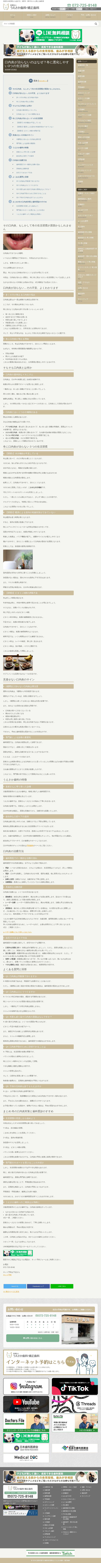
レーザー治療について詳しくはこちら (17, 932)
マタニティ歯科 (84, 154)
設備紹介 (81, 204)
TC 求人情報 (82, 243)
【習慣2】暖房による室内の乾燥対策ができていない (35, 127)
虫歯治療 (81, 71)
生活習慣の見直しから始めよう (27, 206)
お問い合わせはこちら (33, 1338)
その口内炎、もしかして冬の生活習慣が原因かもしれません (36, 89)
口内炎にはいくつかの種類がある (28, 114)
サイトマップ (83, 299)
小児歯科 (81, 109)
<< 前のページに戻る (11, 1292)
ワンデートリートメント (87, 104)
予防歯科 (30, 846)
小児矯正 (81, 132)
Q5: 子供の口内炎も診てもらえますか (29, 197)
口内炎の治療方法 (20, 160)
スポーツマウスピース (86, 176)
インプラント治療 (84, 115)
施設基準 (81, 294)
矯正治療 (47, 1519)
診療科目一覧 (83, 65)
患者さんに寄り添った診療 (25, 152)
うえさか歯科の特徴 (21, 148)
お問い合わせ (83, 288)
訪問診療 (81, 159)
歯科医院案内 (67, 1490)
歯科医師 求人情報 (85, 232)
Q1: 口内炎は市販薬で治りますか (28, 181)
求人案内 (81, 227)
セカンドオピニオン (85, 215)
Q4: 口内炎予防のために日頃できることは (31, 193)
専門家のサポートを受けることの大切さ (30, 210)
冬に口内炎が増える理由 (25, 102)
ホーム (12, 16)
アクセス (69, 16)
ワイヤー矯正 (83, 126)
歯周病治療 (82, 82)
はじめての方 (83, 210)
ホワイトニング (84, 93)
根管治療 (81, 76)
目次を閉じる (43, 81)
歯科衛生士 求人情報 (86, 238)
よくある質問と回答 (21, 177)
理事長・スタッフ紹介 (86, 193)
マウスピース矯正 (84, 120)
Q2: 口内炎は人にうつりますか (27, 185)
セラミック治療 (84, 98)
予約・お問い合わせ (88, 16)
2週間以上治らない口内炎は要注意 (28, 139)
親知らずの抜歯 (84, 137)
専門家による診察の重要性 (25, 143)
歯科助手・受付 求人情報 (87, 256)
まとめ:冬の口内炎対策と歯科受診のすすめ (30, 202)
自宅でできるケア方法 (24, 173)
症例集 (80, 181)
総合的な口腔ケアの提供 (25, 156)
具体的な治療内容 (22, 169)
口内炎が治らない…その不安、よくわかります (31, 93)
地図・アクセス (84, 282)
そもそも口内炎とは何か (22, 106)
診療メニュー (50, 16)
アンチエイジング (84, 170)
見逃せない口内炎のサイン (23, 135)
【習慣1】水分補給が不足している (28, 123)
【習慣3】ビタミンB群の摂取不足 (28, 131)
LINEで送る (62, 1286)
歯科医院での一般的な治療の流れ (28, 164)
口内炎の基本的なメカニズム (26, 110)
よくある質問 (83, 221)
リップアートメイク (85, 165)
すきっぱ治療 (83, 143)
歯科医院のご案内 (84, 199)
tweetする (14, 1286)
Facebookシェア (38, 1286)
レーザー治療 (83, 148)
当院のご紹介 (32, 16)
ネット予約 (7, 1275)
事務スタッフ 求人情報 (86, 262)
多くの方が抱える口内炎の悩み (27, 97)
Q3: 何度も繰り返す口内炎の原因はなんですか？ (33, 189)
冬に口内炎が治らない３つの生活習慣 (28, 118)
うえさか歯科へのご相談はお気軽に (29, 214)
